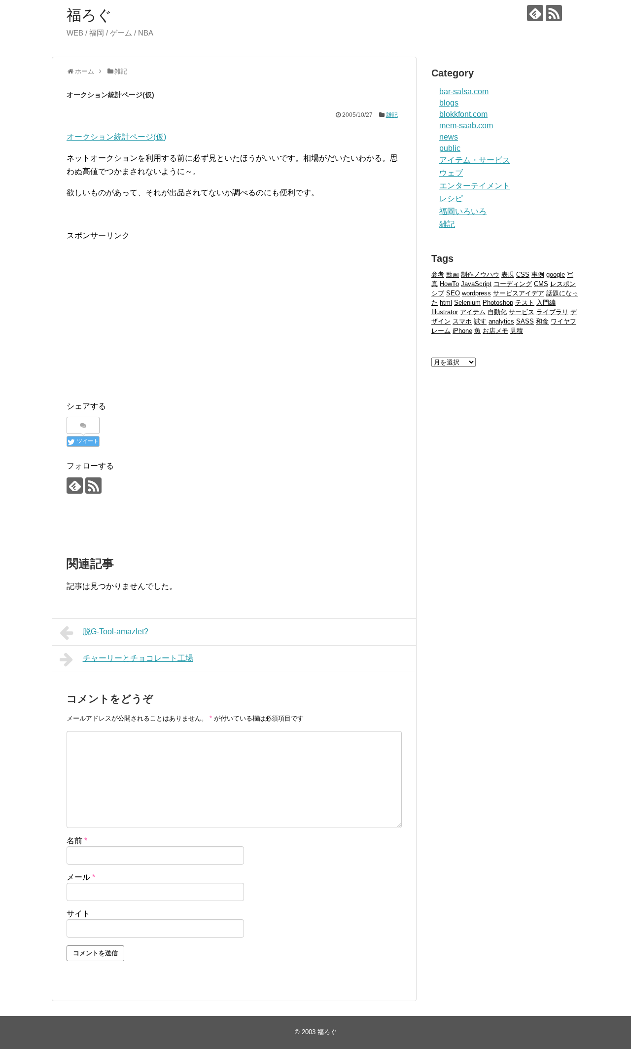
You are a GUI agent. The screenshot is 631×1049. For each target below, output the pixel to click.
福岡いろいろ (463, 211)
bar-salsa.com (464, 91)
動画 (452, 274)
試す (480, 321)
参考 (437, 274)
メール (81, 877)
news (448, 137)
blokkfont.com (463, 114)
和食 (542, 321)
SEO (453, 293)
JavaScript (476, 284)
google (555, 274)
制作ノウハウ (480, 274)
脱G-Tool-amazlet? (115, 631)
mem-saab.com (466, 125)
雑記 (392, 114)
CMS (541, 284)
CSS (522, 274)
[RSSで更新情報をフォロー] (554, 13)
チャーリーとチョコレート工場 (138, 658)
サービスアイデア (518, 293)
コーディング (512, 284)
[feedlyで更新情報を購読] (535, 13)
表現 (507, 274)
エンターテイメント (474, 185)
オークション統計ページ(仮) (116, 137)
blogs (448, 103)
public (449, 148)
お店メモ (495, 330)
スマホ (462, 321)
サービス (521, 312)
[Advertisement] (149, 312)
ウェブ (451, 173)
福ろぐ (89, 15)
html (446, 302)
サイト (78, 913)
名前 (77, 840)
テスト (524, 302)
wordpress (476, 293)
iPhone (462, 330)
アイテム (473, 312)
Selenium (467, 302)
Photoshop (498, 302)
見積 (516, 330)
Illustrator (444, 312)
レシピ (451, 198)
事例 (537, 274)
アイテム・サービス (474, 160)
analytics (501, 321)
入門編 (546, 302)
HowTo (449, 284)
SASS (525, 321)
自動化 (497, 312)
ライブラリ (552, 312)
